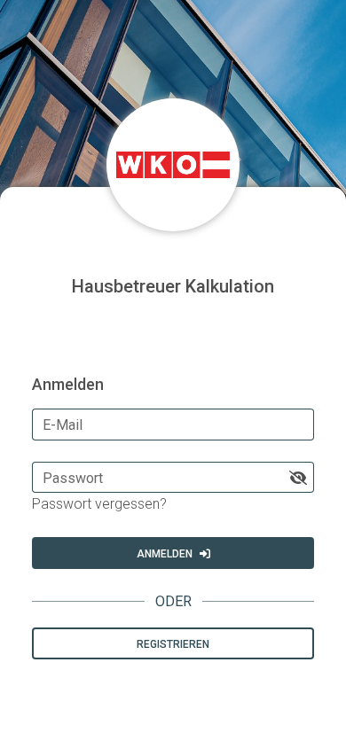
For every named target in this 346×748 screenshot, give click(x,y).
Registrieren (173, 644)
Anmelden (165, 554)
